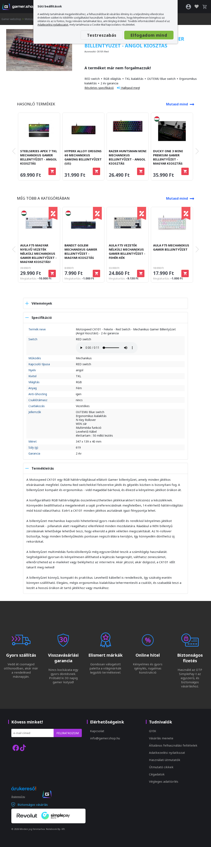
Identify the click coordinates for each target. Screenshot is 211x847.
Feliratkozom (67, 733)
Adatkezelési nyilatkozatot (53, 24)
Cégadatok (157, 774)
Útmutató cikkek (161, 767)
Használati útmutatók (164, 760)
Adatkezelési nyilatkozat (167, 752)
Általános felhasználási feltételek (173, 745)
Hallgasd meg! (130, 88)
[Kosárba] (52, 171)
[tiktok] (23, 747)
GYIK (152, 731)
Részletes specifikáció (99, 88)
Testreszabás (101, 35)
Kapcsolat (97, 731)
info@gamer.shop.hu (105, 738)
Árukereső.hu (18, 796)
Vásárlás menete (161, 738)
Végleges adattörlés (163, 781)
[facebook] (15, 747)
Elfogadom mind (148, 35)
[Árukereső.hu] (23, 792)
